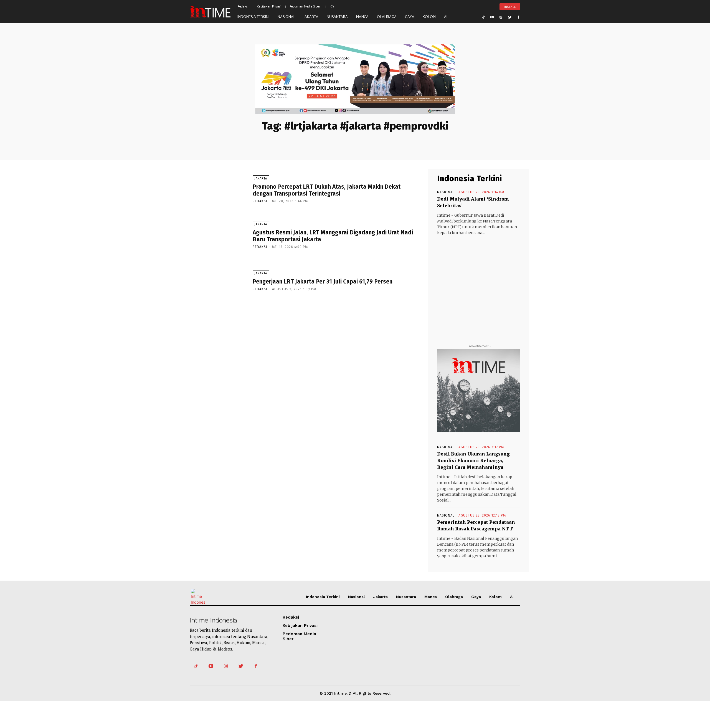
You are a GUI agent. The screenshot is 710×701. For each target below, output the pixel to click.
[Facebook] (518, 17)
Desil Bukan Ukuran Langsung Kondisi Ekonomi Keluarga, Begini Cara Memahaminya (473, 460)
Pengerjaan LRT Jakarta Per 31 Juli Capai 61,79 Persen (322, 281)
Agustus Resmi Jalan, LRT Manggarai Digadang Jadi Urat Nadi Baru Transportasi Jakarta (333, 236)
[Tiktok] (483, 17)
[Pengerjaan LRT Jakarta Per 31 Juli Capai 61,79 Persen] (218, 280)
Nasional (446, 192)
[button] (332, 7)
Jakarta (261, 178)
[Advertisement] (478, 284)
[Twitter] (510, 17)
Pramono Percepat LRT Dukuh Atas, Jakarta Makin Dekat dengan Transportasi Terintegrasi (326, 190)
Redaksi (260, 201)
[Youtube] (492, 17)
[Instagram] (501, 17)
